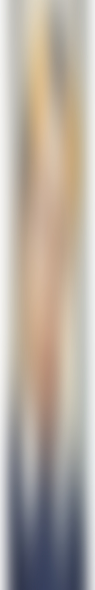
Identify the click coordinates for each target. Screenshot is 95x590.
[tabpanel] (47, 462)
